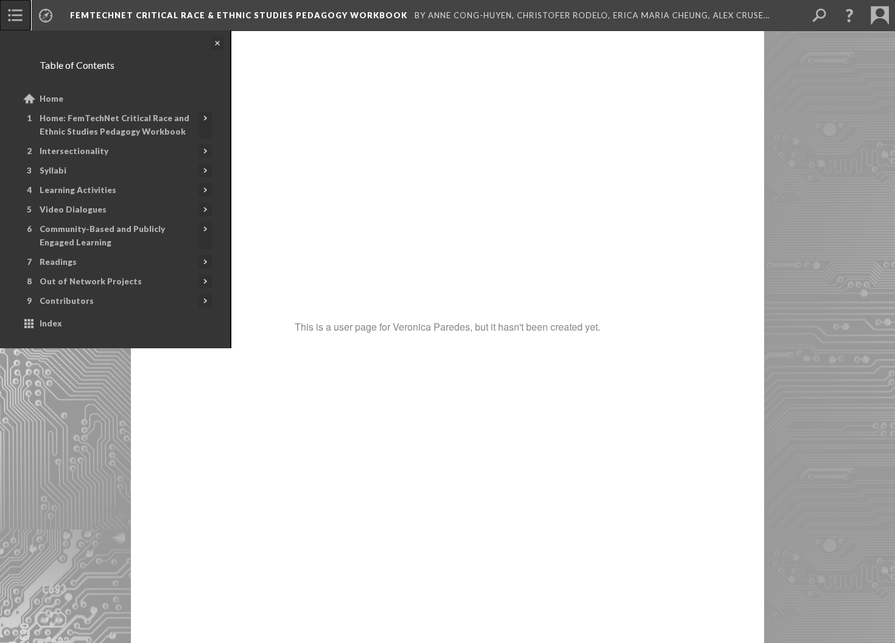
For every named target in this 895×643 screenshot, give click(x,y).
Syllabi (53, 170)
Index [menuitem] (51, 323)
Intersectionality (74, 151)
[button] (849, 15)
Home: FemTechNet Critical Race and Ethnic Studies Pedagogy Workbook (114, 124)
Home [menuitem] (51, 99)
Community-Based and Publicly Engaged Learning (102, 235)
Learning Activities (78, 190)
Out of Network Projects (91, 281)
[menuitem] (15, 15)
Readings (58, 262)
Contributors (67, 301)
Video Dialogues (73, 209)
